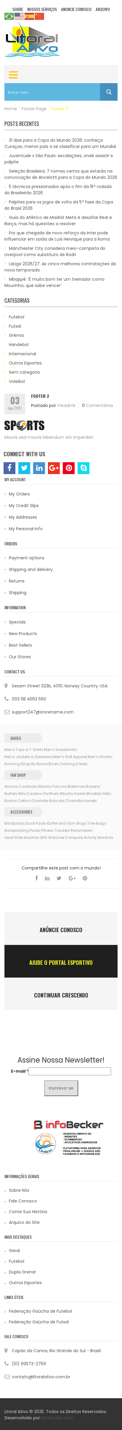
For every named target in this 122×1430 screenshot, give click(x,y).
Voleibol (17, 381)
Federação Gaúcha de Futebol (40, 1311)
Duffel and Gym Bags (66, 823)
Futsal (15, 326)
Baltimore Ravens (84, 787)
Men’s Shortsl (100, 757)
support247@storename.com (43, 712)
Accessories (21, 812)
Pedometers (81, 830)
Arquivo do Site (24, 1222)
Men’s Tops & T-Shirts (23, 750)
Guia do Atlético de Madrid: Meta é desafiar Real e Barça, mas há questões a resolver (58, 220)
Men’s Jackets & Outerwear (28, 757)
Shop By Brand (34, 764)
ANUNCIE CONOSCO (76, 9)
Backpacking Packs (22, 830)
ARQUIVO (103, 9)
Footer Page (34, 109)
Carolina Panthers (42, 794)
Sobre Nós (19, 1190)
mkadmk (66, 405)
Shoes (15, 738)
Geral (14, 1251)
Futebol (16, 317)
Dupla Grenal (22, 1272)
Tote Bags (96, 823)
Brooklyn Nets (99, 794)
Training (67, 764)
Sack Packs (36, 823)
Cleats (82, 764)
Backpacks (14, 823)
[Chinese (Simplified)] (40, 16)
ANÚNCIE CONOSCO (61, 930)
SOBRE (17, 9)
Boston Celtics (17, 801)
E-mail (19, 1071)
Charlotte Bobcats (48, 801)
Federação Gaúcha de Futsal (39, 1322)
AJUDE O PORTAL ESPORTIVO (61, 962)
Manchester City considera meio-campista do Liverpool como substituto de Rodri (54, 251)
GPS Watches (52, 838)
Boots (54, 764)
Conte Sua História (28, 1212)
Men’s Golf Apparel (70, 757)
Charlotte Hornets (81, 801)
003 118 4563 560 (29, 699)
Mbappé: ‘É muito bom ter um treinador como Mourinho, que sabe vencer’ (54, 282)
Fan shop (18, 775)
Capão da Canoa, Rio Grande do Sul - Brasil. (57, 1351)
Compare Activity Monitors (89, 838)
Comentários (99, 405)
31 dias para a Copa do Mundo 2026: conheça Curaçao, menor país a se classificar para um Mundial (60, 143)
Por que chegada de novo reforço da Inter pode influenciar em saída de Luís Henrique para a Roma (57, 236)
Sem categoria (24, 372)
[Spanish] (30, 16)
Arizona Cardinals (20, 787)
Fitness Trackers (55, 830)
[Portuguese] (9, 16)
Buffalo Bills (14, 794)
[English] (20, 16)
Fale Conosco (23, 1201)
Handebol (18, 345)
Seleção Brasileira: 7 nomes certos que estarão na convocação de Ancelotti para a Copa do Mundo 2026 (60, 174)
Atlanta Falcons (52, 787)
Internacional (22, 354)
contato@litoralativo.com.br (41, 1377)
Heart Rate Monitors (21, 838)
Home (10, 109)
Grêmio (16, 335)
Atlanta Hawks (73, 794)
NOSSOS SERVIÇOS (42, 9)
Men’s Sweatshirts (60, 750)
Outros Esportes (25, 363)
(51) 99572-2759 (29, 1364)
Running (12, 764)
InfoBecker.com (57, 1418)
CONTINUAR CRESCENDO (61, 995)
